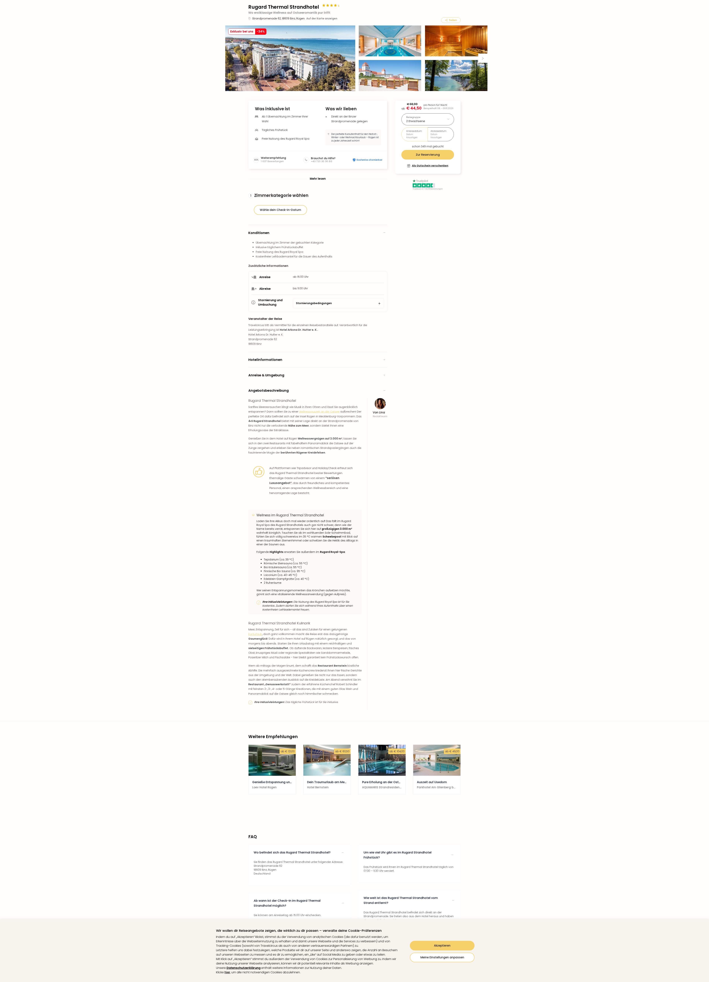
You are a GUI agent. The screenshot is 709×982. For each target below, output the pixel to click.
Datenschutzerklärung (244, 968)
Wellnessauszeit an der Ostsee (319, 411)
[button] (290, 58)
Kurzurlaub (255, 634)
